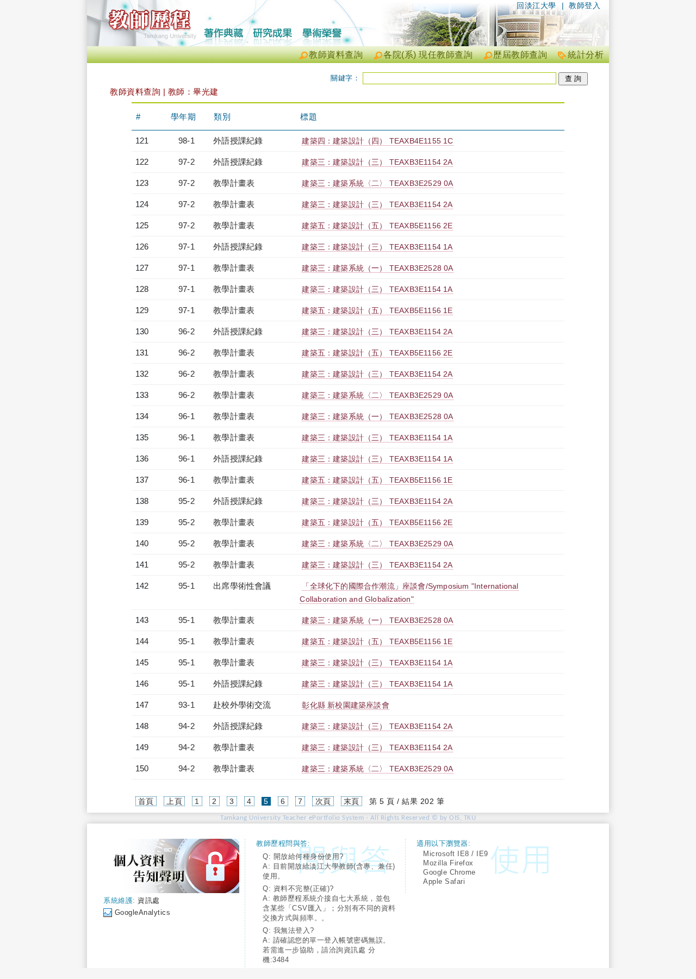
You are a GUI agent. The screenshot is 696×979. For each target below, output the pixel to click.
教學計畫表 (233, 183)
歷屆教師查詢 (520, 54)
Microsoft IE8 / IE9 (455, 854)
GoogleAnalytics (143, 912)
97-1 (186, 246)
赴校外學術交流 (242, 704)
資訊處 (149, 900)
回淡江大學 (536, 5)
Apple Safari (444, 881)
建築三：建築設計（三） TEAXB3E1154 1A (377, 246)
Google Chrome (449, 872)
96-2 (186, 331)
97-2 (186, 161)
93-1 (186, 704)
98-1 (186, 140)
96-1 (186, 416)
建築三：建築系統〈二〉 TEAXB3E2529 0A (377, 183)
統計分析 (586, 54)
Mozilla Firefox (448, 863)
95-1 (186, 585)
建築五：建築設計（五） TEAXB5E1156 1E (377, 310)
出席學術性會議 (242, 585)
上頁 (174, 801)
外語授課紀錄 (238, 140)
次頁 (323, 801)
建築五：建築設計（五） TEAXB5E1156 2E (377, 225)
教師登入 (584, 5)
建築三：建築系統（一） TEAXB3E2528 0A (377, 268)
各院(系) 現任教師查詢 (428, 54)
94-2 (186, 726)
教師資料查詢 (336, 54)
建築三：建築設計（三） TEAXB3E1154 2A (377, 162)
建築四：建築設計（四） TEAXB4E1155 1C (377, 140)
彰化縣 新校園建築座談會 (345, 705)
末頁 (351, 801)
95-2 (186, 501)
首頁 (146, 801)
